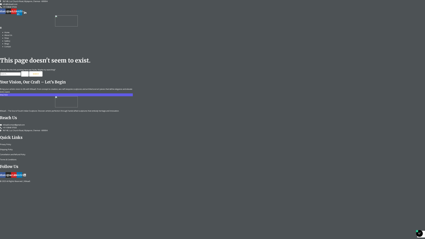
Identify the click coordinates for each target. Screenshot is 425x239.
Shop (6, 38)
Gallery (7, 41)
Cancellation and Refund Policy (12, 154)
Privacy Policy (5, 144)
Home (6, 32)
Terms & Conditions (8, 159)
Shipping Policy (6, 149)
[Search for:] (14, 74)
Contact (7, 46)
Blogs (6, 43)
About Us (8, 35)
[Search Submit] (25, 74)
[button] (66, 27)
